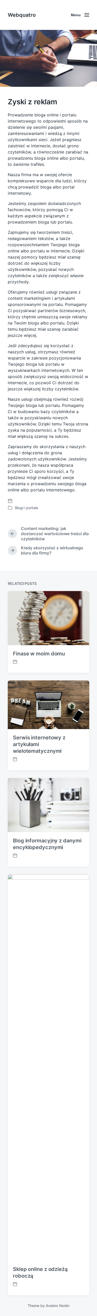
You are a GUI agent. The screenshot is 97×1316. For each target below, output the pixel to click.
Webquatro (22, 15)
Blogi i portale (26, 508)
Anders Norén (57, 1305)
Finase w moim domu (39, 654)
